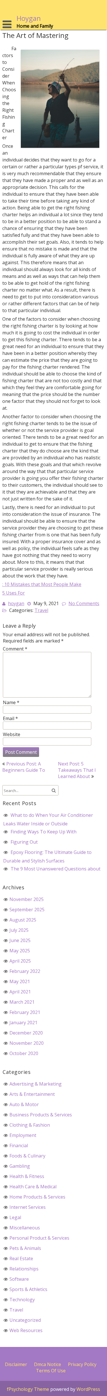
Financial (18, 1145)
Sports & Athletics (28, 1289)
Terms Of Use (51, 1370)
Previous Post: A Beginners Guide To (23, 767)
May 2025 (19, 950)
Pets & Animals (25, 1248)
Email (10, 718)
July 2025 (19, 930)
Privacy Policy (82, 1364)
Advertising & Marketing (35, 1084)
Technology (22, 1299)
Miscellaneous (24, 1228)
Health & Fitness (26, 1176)
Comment (15, 649)
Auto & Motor (24, 1104)
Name (11, 702)
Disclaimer (16, 1364)
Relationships (24, 1269)
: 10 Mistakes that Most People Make (41, 584)
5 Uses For (13, 593)
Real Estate (21, 1258)
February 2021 (24, 1012)
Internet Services (27, 1207)
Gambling (19, 1166)
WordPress (88, 1389)
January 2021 (23, 1022)
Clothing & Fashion (29, 1125)
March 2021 (22, 1002)
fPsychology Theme (28, 1389)
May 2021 (19, 981)
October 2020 (23, 1053)
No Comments (83, 603)
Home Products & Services (37, 1197)
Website (11, 734)
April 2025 (20, 961)
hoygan (16, 603)
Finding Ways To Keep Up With (43, 832)
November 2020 (26, 1043)
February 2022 (24, 971)
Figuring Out (24, 842)
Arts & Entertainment (32, 1094)
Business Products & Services (40, 1115)
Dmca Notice (47, 1364)
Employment (22, 1135)
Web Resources (26, 1330)
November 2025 (26, 899)
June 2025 (20, 940)
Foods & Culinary (27, 1156)
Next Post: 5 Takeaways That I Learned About (77, 770)
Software (19, 1279)
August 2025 (22, 920)
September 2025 (27, 909)
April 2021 (20, 992)
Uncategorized (25, 1320)
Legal (15, 1217)
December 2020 (26, 1033)
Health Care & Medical (32, 1186)
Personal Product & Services (39, 1238)
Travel (41, 610)
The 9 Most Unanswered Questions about (55, 869)
